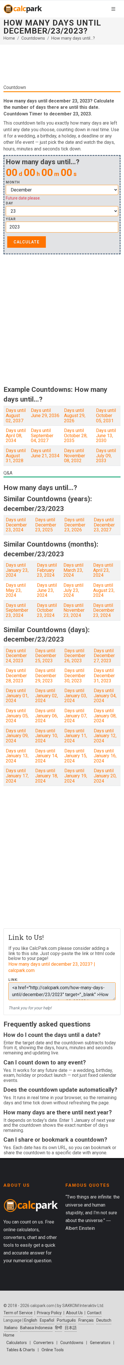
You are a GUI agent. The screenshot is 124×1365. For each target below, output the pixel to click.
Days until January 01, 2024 (17, 695)
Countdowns (33, 38)
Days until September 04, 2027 (42, 435)
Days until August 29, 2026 (74, 415)
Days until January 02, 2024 (46, 695)
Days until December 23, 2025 (45, 525)
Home (9, 38)
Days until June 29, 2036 (45, 413)
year (11, 219)
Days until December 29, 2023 (45, 675)
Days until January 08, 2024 (105, 715)
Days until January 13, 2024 (17, 756)
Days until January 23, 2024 (17, 570)
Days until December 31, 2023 (104, 675)
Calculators (16, 1342)
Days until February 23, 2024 (47, 570)
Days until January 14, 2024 (46, 756)
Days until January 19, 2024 (75, 775)
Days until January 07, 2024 (75, 715)
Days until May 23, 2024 (16, 590)
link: (13, 980)
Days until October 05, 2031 (106, 415)
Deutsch (103, 1320)
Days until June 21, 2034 (45, 453)
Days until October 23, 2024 (47, 610)
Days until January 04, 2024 (105, 695)
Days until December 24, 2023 (16, 655)
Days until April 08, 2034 (16, 435)
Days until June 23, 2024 (47, 590)
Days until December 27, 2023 (104, 655)
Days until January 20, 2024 (105, 775)
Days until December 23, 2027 (104, 525)
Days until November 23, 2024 (73, 610)
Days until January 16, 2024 (105, 756)
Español (47, 1320)
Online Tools (53, 1349)
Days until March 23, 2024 (73, 570)
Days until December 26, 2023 (74, 655)
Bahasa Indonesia (36, 1327)
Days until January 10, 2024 (46, 736)
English (30, 1320)
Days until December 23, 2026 (74, 525)
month (13, 182)
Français (86, 1320)
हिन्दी (58, 1327)
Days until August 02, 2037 (16, 415)
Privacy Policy (49, 1312)
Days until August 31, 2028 (16, 455)
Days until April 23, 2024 (103, 570)
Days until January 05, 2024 (17, 715)
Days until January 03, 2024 (75, 695)
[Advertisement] (62, 67)
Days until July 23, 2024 (73, 590)
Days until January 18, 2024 (46, 775)
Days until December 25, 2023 (45, 655)
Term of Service (18, 1312)
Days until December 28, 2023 (16, 675)
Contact (94, 1312)
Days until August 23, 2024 (103, 590)
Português (66, 1320)
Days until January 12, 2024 (105, 736)
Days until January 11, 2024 (75, 736)
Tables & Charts (20, 1349)
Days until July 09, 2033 (106, 455)
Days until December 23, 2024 (16, 525)
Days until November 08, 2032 (74, 455)
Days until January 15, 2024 (75, 756)
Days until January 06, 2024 (46, 715)
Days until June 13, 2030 (106, 435)
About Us (74, 1312)
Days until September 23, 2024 (17, 610)
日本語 (71, 1327)
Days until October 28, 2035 (75, 435)
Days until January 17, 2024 (17, 775)
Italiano (11, 1327)
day (9, 203)
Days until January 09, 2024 (17, 736)
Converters (43, 1342)
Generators (100, 1342)
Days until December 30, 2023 (74, 675)
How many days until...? (73, 38)
